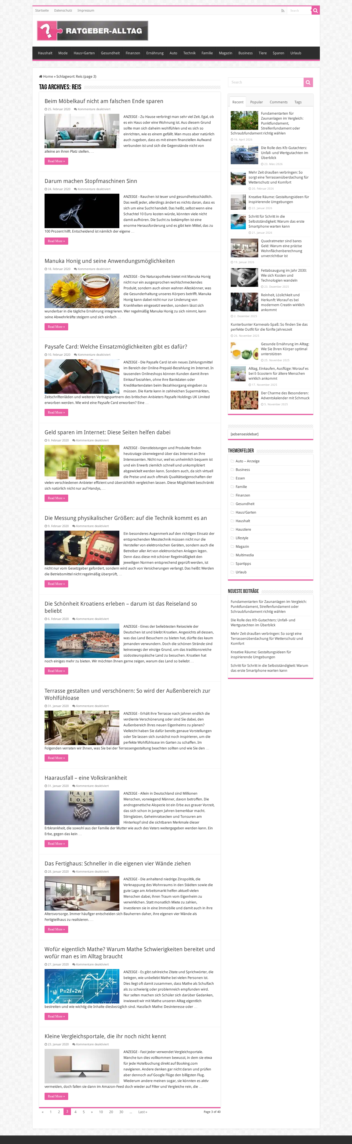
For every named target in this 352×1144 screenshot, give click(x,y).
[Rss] (283, 10)
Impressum (86, 10)
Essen (240, 478)
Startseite (42, 10)
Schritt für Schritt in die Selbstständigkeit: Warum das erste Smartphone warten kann (276, 221)
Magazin (225, 53)
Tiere (263, 53)
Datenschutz (63, 10)
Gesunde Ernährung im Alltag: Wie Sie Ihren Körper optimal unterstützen (285, 349)
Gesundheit (110, 53)
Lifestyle (242, 538)
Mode (63, 53)
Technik (189, 53)
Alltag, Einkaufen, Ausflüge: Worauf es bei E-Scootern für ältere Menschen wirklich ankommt (279, 373)
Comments (279, 102)
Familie (207, 53)
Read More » (56, 161)
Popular (256, 102)
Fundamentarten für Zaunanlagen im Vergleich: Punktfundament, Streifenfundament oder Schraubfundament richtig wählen (267, 123)
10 (101, 1112)
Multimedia (245, 555)
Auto (173, 53)
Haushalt (45, 53)
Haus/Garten (246, 512)
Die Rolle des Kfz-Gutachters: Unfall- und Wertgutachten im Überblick (284, 153)
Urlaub (295, 53)
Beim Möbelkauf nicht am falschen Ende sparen (104, 101)
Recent (237, 102)
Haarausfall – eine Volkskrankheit (86, 778)
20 (111, 1112)
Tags (298, 102)
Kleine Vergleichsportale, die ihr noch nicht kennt (105, 1036)
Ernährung (155, 53)
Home (47, 76)
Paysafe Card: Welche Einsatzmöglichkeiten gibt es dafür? (116, 346)
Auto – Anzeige (248, 461)
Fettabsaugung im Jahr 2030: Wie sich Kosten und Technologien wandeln (284, 275)
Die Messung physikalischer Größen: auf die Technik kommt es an (126, 518)
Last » (142, 1112)
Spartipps (243, 564)
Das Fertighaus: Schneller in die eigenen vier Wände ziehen (118, 863)
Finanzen (133, 53)
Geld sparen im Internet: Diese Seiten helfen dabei (108, 432)
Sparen (278, 53)
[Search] (316, 10)
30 (121, 1112)
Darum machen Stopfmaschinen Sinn (91, 181)
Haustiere (243, 529)
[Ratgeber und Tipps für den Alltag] (92, 29)
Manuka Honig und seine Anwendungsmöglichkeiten (110, 261)
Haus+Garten (84, 53)
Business (245, 53)
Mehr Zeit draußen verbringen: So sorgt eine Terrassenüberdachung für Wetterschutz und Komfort (279, 177)
